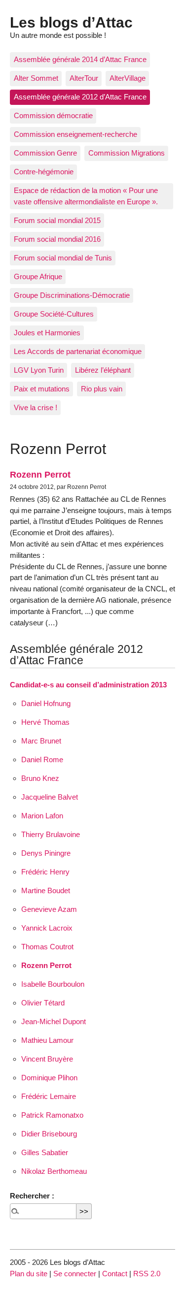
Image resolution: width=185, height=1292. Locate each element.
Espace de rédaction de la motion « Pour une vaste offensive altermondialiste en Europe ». (86, 196)
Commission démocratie (53, 115)
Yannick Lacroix (47, 928)
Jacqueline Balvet (49, 797)
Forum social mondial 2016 (57, 239)
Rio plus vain (101, 389)
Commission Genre (45, 153)
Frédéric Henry (45, 872)
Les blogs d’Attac (71, 22)
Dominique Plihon (49, 1077)
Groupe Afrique (38, 276)
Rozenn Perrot (40, 474)
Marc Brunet (41, 741)
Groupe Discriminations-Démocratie (72, 295)
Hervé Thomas (45, 722)
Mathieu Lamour (47, 1040)
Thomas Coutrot (47, 946)
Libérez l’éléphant (103, 370)
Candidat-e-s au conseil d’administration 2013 (88, 684)
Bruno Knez (40, 778)
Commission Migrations (126, 153)
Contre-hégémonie (44, 171)
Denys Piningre (46, 853)
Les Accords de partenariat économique (78, 351)
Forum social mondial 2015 (57, 220)
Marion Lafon (42, 815)
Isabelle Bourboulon (52, 984)
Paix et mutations (42, 389)
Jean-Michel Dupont (53, 1021)
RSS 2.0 (146, 1273)
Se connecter (74, 1273)
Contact (114, 1273)
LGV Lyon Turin (39, 370)
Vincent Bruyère (47, 1059)
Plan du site (28, 1273)
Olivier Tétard (43, 1003)
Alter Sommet (36, 78)
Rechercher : (32, 1196)
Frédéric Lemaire (48, 1096)
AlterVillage (128, 78)
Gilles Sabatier (44, 1152)
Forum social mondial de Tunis (63, 258)
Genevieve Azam (49, 909)
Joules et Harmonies (47, 332)
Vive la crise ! (35, 407)
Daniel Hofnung (46, 703)
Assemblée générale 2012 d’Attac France (80, 97)
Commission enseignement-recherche (75, 134)
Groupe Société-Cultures (54, 314)
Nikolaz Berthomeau (54, 1171)
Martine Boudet (45, 890)
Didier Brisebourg (49, 1134)
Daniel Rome (42, 759)
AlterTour (84, 78)
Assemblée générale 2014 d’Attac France (80, 59)
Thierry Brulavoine (50, 834)
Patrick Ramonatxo (52, 1115)
